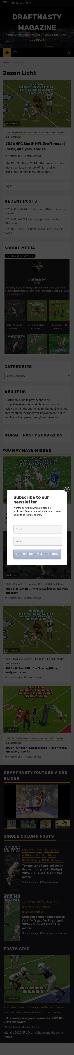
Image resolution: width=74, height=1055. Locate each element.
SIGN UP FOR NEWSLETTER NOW (37, 553)
